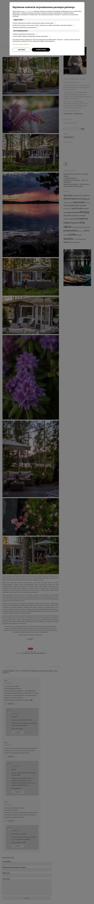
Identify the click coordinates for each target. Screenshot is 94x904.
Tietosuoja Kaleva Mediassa (20, 44)
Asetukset (21, 50)
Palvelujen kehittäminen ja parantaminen (24, 27)
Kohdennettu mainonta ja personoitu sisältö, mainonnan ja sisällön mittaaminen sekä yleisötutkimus (42, 25)
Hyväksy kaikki (41, 50)
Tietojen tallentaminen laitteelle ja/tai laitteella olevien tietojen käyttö (33, 23)
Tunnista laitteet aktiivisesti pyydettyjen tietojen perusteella (30, 36)
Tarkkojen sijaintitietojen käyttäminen (23, 34)
